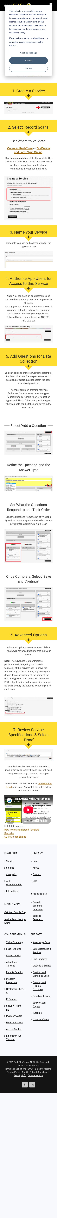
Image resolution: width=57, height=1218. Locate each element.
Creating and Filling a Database (39, 986)
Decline (28, 68)
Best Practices (40, 959)
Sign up (10, 867)
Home (36, 861)
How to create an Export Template (21, 829)
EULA (30, 1068)
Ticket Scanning (14, 942)
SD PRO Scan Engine (15, 836)
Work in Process (14, 1022)
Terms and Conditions (15, 1068)
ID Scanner (11, 999)
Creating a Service (42, 965)
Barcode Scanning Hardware (38, 906)
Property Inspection (11, 981)
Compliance (43, 1072)
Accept (28, 60)
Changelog (11, 874)
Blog (35, 881)
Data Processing (43, 1068)
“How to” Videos (41, 1019)
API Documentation (14, 883)
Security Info (20, 1075)
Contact (37, 874)
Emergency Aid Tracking (13, 1037)
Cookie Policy (29, 1072)
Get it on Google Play (15, 912)
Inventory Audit (14, 1016)
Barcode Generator (38, 917)
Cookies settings (28, 52)
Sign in (9, 861)
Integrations (12, 891)
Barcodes (9, 833)
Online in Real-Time (20, 148)
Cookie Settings (35, 1075)
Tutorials (37, 1012)
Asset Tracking (13, 955)
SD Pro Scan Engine (39, 1004)
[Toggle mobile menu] (51, 4)
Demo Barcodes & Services (42, 951)
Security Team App (13, 1007)
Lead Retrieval (13, 949)
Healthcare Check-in (15, 991)
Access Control (13, 1029)
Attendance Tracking (12, 964)
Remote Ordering (14, 972)
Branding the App (41, 996)
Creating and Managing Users (41, 974)
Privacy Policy (13, 1072)
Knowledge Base (41, 942)
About (36, 867)
